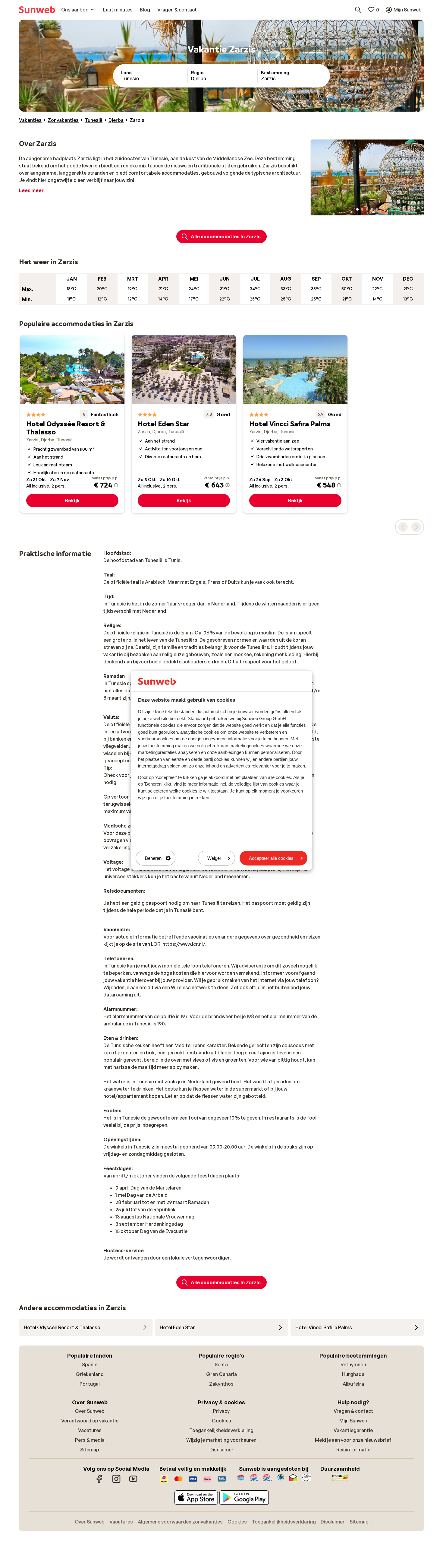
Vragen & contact (353, 1411)
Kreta (221, 1364)
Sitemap (89, 1450)
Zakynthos (221, 1384)
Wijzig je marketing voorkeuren (221, 1440)
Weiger (214, 858)
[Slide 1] (357, 209)
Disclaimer (221, 1450)
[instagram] (116, 1482)
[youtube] (133, 1482)
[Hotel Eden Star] (184, 424)
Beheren (153, 858)
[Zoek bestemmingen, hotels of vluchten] (358, 10)
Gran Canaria (221, 1374)
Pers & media (90, 1440)
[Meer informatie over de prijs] (116, 485)
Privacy (221, 1411)
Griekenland (90, 1374)
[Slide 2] (362, 209)
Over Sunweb (90, 1411)
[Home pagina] (37, 9)
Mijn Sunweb (353, 1421)
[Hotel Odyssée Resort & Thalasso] (72, 424)
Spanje (89, 1364)
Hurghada (353, 1374)
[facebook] (99, 1482)
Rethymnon (353, 1364)
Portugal (90, 1384)
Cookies (221, 1421)
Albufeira (353, 1384)
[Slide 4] (372, 209)
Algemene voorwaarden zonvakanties (180, 1522)
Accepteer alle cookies (271, 858)
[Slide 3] (367, 209)
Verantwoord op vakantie (89, 1421)
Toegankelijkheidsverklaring (221, 1430)
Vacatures (90, 1430)
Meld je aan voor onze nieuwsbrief (353, 1440)
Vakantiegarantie (353, 1430)
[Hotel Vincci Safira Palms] (295, 424)
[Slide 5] (376, 209)
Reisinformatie (353, 1450)
